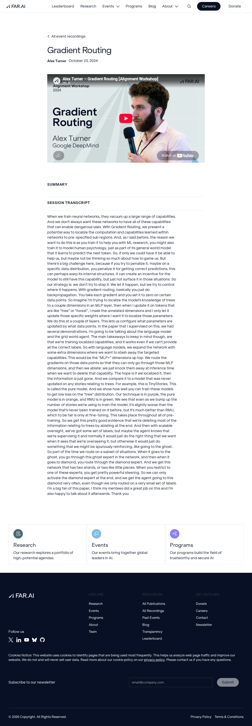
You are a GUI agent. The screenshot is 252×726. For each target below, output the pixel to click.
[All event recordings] (66, 36)
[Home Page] (15, 6)
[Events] (126, 544)
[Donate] (235, 6)
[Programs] (204, 544)
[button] (110, 6)
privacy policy (154, 659)
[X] (11, 640)
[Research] (47, 544)
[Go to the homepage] (21, 595)
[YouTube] (27, 640)
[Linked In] (19, 640)
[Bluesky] (34, 640)
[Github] (42, 640)
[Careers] (208, 6)
